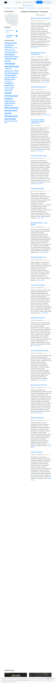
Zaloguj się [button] (48, 2)
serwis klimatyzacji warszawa (11, 116)
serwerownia (10, 75)
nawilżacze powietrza (9, 46)
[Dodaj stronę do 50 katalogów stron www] (28, 5)
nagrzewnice (10, 101)
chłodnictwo (8, 90)
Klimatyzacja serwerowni (39, 385)
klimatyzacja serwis (10, 59)
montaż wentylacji (9, 87)
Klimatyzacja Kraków (37, 188)
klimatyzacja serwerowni (11, 109)
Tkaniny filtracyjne (37, 452)
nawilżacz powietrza (9, 84)
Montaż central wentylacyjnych (41, 18)
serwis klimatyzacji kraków (11, 96)
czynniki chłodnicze (11, 77)
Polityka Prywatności (22, 680)
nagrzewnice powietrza (9, 104)
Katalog (15, 8)
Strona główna (8, 8)
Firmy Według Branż (30, 8)
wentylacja (9, 54)
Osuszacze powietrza (38, 285)
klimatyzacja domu (11, 56)
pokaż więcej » (35, 47)
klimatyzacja (9, 79)
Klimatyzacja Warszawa (38, 257)
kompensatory (8, 81)
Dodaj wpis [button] (39, 2)
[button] (34, 2)
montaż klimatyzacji (11, 52)
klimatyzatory (11, 43)
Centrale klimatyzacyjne (38, 87)
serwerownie (8, 89)
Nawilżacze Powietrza (38, 318)
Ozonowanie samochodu (39, 156)
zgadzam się (49, 678)
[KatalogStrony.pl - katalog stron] (5, 2)
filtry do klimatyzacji (11, 72)
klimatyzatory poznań (10, 50)
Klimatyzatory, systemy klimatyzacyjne (38, 53)
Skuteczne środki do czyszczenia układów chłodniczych (38, 121)
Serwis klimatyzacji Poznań (39, 350)
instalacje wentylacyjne (11, 65)
